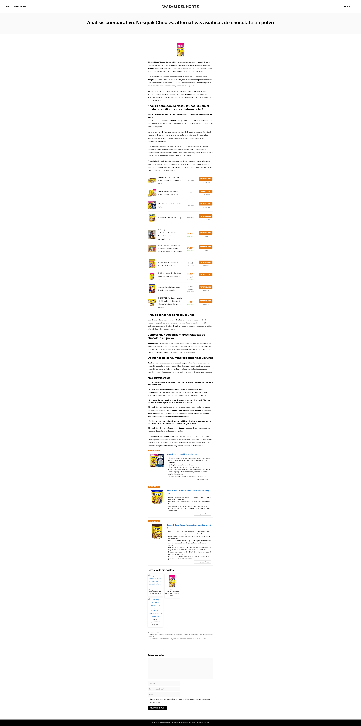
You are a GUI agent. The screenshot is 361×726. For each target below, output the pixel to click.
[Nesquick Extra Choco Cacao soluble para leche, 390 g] (157, 531)
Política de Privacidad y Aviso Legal (183, 723)
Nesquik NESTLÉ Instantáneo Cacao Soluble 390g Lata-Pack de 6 (169, 180)
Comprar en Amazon (203, 479)
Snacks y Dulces (155, 632)
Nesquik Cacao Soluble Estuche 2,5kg (182, 454)
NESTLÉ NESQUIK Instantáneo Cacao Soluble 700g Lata (187, 492)
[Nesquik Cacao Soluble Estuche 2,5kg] (157, 460)
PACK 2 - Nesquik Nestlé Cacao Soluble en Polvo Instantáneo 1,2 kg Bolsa (169, 276)
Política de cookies (202, 723)
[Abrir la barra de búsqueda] (354, 6)
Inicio (8, 6)
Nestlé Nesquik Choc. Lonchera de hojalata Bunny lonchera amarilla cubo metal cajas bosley (170, 249)
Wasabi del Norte (180, 6)
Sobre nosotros (20, 6)
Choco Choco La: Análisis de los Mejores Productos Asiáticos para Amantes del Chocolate (178, 639)
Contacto (346, 6)
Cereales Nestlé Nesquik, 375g (169, 218)
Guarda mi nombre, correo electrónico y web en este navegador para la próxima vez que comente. (180, 700)
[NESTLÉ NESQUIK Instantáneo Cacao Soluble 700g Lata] (157, 496)
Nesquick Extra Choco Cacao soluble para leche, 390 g (188, 526)
